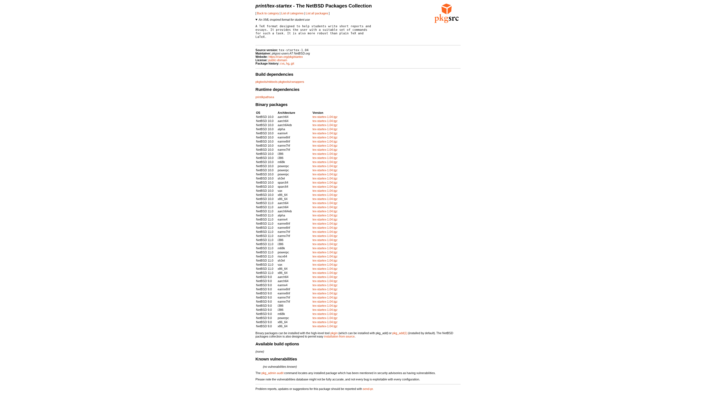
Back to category (268, 13)
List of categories (292, 13)
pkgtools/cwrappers (291, 81)
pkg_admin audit (272, 373)
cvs (282, 63)
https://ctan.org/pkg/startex (285, 56)
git (292, 63)
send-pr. (368, 388)
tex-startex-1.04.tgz (325, 116)
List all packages (317, 13)
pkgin (334, 333)
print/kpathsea (264, 97)
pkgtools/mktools (266, 81)
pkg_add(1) (399, 333)
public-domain (277, 60)
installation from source (339, 336)
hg (287, 63)
